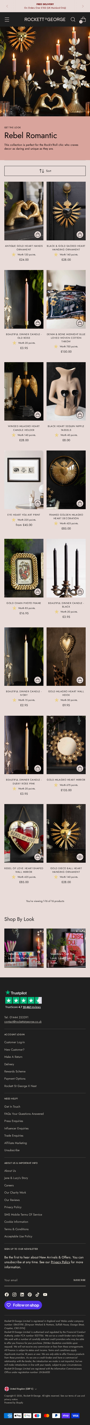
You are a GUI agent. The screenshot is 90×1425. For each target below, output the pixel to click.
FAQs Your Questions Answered (24, 1114)
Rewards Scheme (14, 1071)
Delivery (9, 1064)
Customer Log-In (14, 1042)
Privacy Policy (12, 1207)
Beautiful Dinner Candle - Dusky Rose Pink (24, 781)
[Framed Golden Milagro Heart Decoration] (66, 480)
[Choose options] (37, 503)
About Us (10, 1171)
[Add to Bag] (37, 234)
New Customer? (14, 1050)
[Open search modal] (73, 19)
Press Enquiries (13, 1121)
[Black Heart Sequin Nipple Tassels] (66, 391)
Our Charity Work (15, 1192)
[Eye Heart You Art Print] (23, 480)
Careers (9, 1185)
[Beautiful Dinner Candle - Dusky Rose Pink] (23, 745)
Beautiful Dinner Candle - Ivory (24, 693)
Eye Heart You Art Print (23, 515)
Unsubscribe (11, 1150)
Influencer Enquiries (16, 1128)
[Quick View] (80, 857)
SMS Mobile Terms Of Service (23, 1214)
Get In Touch (12, 1106)
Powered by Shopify (13, 1402)
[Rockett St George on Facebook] (7, 1295)
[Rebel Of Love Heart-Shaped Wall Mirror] (23, 833)
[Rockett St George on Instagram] (15, 1295)
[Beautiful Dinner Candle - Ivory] (23, 656)
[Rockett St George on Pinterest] (30, 1295)
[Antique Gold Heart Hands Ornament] (23, 211)
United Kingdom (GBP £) (21, 1389)
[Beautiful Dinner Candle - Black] (66, 568)
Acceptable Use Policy (18, 1236)
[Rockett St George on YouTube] (45, 1295)
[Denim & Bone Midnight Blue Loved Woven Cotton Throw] (66, 299)
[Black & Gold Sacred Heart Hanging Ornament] (66, 211)
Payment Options (14, 1078)
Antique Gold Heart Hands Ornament (24, 247)
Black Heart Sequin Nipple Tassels (66, 428)
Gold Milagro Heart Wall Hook (66, 693)
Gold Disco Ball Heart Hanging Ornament (66, 870)
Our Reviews (12, 1200)
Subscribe (79, 1280)
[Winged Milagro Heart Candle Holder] (23, 391)
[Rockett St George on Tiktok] (38, 1295)
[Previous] (7, 6)
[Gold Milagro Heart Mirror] (66, 745)
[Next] (83, 6)
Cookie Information (16, 1222)
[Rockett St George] (45, 19)
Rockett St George (32, 1395)
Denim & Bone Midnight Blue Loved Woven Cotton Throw (66, 337)
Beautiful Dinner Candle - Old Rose (24, 336)
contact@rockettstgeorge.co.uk (23, 1021)
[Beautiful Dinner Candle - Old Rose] (23, 299)
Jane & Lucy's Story (16, 1178)
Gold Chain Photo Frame (23, 603)
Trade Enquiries (13, 1135)
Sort (48, 171)
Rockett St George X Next (20, 1086)
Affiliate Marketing (15, 1143)
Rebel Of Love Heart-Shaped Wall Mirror (23, 870)
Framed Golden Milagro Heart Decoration (66, 516)
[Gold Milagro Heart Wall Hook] (66, 656)
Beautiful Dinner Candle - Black (66, 604)
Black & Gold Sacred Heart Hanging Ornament (66, 247)
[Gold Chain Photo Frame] (23, 568)
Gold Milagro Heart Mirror (66, 780)
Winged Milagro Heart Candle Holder (24, 428)
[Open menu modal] (7, 19)
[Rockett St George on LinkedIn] (22, 1295)
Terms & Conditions (16, 1229)
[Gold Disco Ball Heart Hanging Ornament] (66, 833)
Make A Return (13, 1057)
